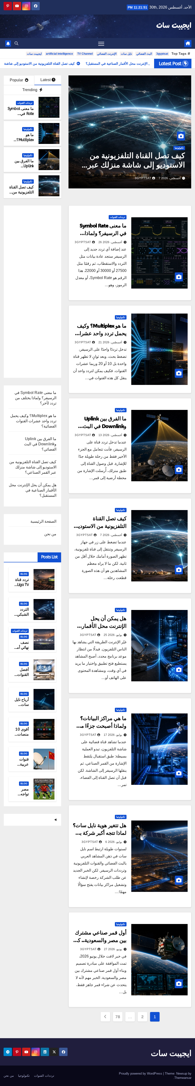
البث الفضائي (144, 53)
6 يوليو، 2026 (113, 842)
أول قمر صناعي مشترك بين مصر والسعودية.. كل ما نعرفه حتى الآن (100, 940)
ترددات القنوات (24, 103)
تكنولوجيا (140, 148)
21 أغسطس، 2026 (110, 342)
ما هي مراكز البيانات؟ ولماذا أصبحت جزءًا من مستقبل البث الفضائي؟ (102, 726)
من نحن (50, 534)
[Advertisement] (32, 293)
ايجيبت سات (173, 26)
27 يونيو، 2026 (113, 949)
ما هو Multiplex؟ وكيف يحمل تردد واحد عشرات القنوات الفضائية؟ (101, 333)
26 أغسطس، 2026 (110, 242)
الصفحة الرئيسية (43, 521)
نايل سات (126, 53)
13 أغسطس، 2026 (110, 435)
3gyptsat (162, 53)
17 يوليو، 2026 (113, 735)
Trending (30, 90)
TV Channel (85, 53)
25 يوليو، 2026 (113, 635)
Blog (23, 574)
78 (117, 1016)
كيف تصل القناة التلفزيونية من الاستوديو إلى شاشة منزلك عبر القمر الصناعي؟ (97, 164)
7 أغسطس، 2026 (131, 178)
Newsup (181, 1073)
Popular (17, 80)
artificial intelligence (59, 53)
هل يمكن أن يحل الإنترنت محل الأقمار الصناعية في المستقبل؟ (101, 626)
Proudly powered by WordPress (141, 1073)
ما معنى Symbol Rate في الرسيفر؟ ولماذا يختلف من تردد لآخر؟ (103, 233)
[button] (16, 43)
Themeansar (182, 1078)
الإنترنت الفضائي (107, 53)
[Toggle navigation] (101, 43)
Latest (45, 80)
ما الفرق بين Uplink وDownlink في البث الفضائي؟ (22, 168)
